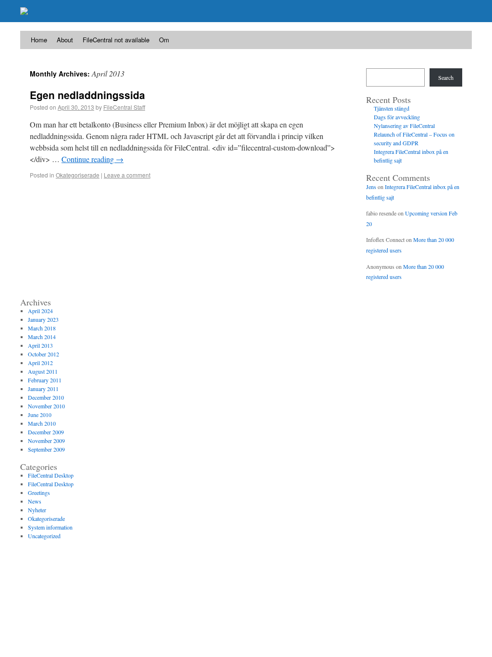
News (34, 501)
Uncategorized (44, 536)
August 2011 (43, 371)
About (65, 39)
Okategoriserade (77, 175)
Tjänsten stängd (391, 108)
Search (446, 77)
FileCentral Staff (124, 107)
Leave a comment (127, 175)
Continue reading (92, 159)
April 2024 (40, 311)
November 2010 (46, 406)
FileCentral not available (116, 39)
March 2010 (42, 423)
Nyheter (37, 510)
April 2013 (40, 345)
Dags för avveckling (397, 117)
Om (164, 39)
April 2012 (40, 362)
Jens (371, 186)
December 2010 (46, 397)
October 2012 (43, 354)
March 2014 (42, 337)
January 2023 (43, 319)
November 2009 (46, 440)
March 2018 (42, 328)
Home (39, 39)
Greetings (39, 492)
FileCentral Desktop (51, 475)
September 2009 (46, 449)
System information (50, 527)
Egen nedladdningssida (87, 95)
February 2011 (45, 380)
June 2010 (39, 414)
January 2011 (43, 388)
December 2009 (46, 432)
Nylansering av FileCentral (404, 125)
